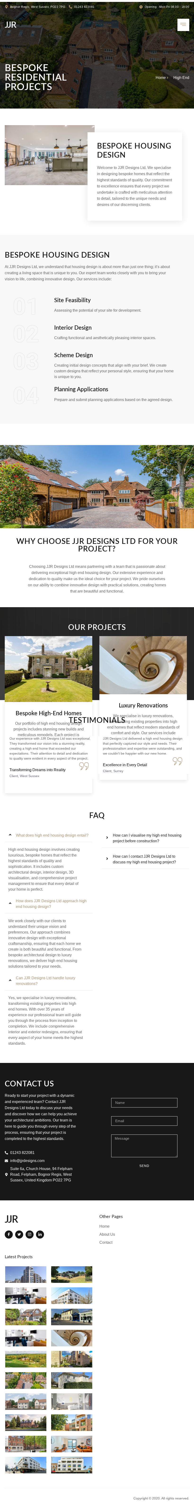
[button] (48, 835)
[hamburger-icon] (183, 25)
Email (115, 1113)
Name (116, 1094)
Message (118, 1131)
